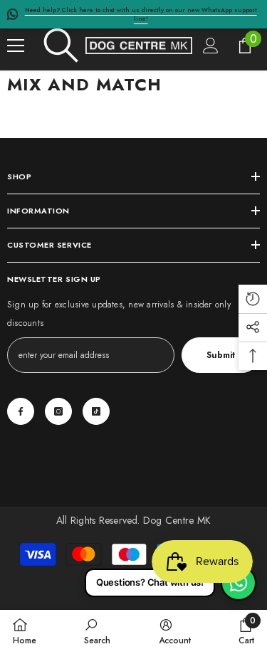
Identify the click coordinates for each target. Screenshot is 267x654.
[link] (97, 631)
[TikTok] (96, 411)
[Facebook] (20, 411)
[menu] (15, 45)
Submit (220, 355)
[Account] (211, 45)
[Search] (61, 45)
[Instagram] (58, 411)
